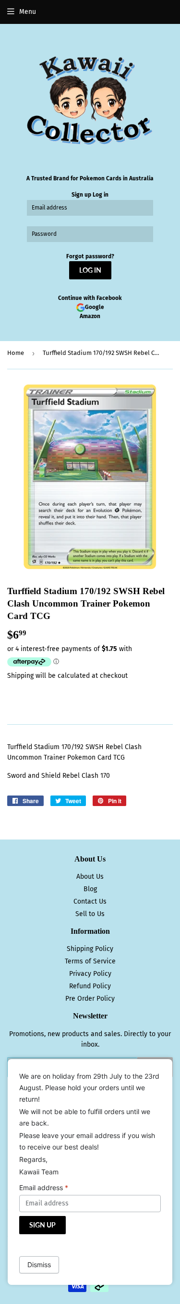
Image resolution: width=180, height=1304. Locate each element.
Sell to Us (90, 914)
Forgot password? (90, 256)
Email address (43, 1187)
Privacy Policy (90, 974)
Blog (90, 889)
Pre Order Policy (90, 999)
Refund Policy (90, 986)
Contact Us (90, 901)
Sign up (81, 194)
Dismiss (39, 1264)
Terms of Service (90, 961)
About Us (90, 877)
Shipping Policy (90, 949)
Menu (27, 12)
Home (15, 352)
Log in (100, 194)
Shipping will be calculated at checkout (67, 676)
